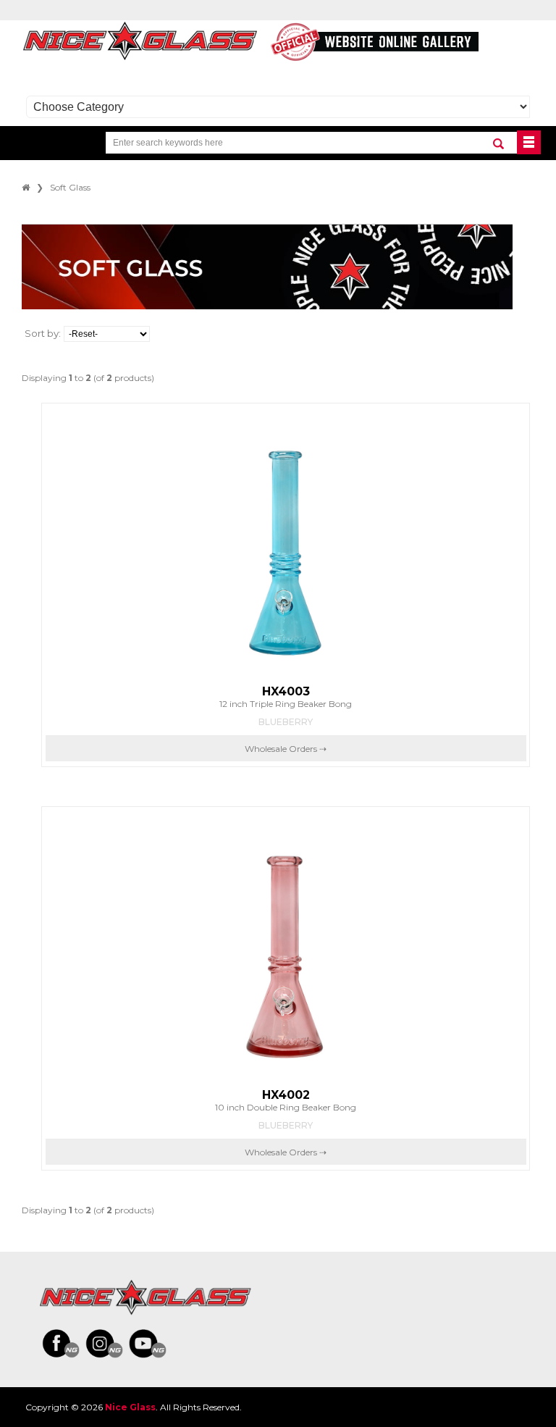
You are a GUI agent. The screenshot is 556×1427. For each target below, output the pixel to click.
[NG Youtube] (147, 1344)
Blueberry (285, 721)
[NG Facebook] (61, 1344)
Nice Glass (130, 1407)
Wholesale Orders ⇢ (286, 748)
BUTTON (529, 142)
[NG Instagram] (104, 1344)
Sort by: (43, 333)
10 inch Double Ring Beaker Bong (285, 1100)
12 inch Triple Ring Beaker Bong (285, 697)
